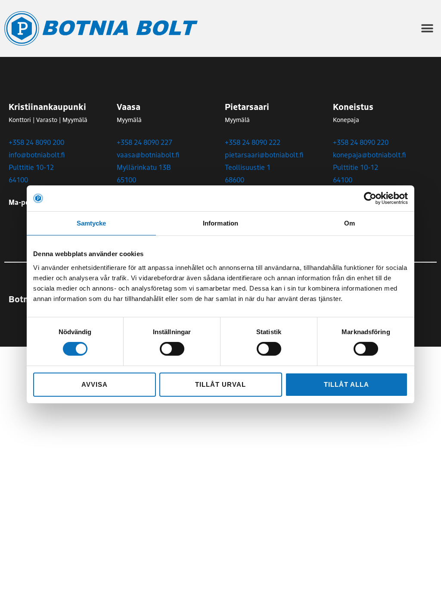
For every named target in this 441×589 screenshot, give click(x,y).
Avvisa (94, 384)
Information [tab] (220, 223)
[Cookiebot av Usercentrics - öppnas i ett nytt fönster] (370, 198)
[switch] (172, 349)
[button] (427, 28)
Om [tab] (349, 223)
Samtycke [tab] (91, 223)
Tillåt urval (220, 384)
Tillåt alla (346, 384)
